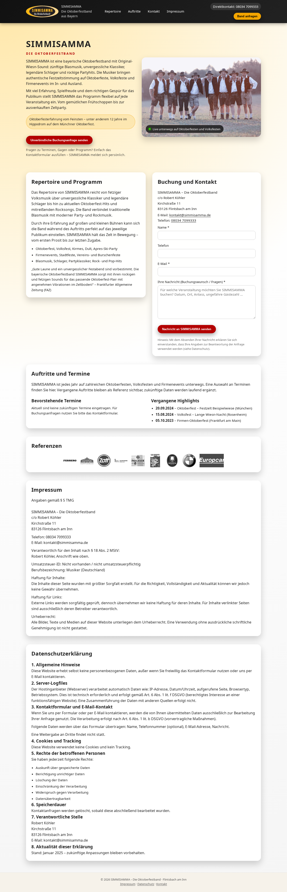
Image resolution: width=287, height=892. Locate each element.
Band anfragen (247, 16)
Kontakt (154, 11)
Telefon (163, 245)
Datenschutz (145, 884)
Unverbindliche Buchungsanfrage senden (59, 140)
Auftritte (134, 11)
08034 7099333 (183, 220)
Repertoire (113, 11)
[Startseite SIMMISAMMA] (42, 11)
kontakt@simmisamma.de (190, 215)
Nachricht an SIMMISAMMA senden (186, 329)
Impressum (175, 11)
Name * (163, 227)
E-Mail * (164, 264)
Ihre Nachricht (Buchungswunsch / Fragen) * (191, 282)
